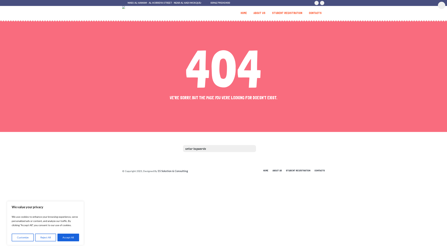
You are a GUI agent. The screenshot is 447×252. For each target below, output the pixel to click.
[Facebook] (322, 3)
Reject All (45, 237)
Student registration (298, 170)
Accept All (68, 237)
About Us (277, 170)
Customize (23, 237)
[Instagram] (316, 3)
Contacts (319, 170)
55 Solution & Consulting (173, 171)
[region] (45, 223)
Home (265, 170)
